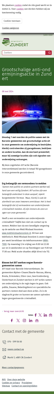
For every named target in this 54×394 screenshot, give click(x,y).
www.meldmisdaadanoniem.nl (16, 233)
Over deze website (16, 379)
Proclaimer (27, 382)
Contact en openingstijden (24, 386)
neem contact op (15, 349)
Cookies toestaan (12, 21)
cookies (18, 5)
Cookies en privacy (11, 382)
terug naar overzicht (14, 311)
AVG (4, 379)
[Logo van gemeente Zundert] (15, 42)
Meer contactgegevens (13, 367)
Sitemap (6, 386)
